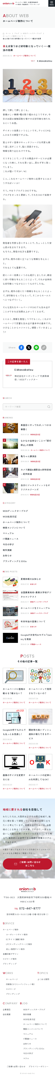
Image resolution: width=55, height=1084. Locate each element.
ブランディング (10, 964)
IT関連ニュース (11, 539)
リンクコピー (43, 347)
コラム (26, 1058)
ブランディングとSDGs (15, 561)
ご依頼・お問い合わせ (16, 1067)
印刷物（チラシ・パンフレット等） (20, 984)
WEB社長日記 (35, 434)
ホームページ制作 (11, 930)
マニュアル (8, 533)
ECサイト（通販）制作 (15, 939)
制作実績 (7, 550)
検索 (49, 407)
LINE (36, 347)
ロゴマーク (11, 989)
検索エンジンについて (14, 528)
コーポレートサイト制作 (17, 935)
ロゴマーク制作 (10, 959)
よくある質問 (43, 979)
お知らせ (7, 556)
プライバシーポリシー (38, 1067)
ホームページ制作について (24, 56)
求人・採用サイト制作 (15, 949)
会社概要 (7, 1014)
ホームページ (12, 979)
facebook (21, 347)
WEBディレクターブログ (15, 511)
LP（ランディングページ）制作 (19, 944)
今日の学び (8, 544)
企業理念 (7, 1010)
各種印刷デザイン (11, 954)
